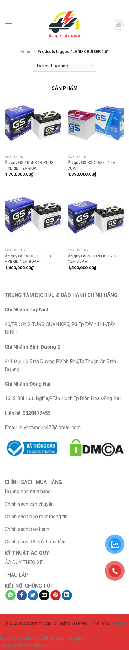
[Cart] (119, 25)
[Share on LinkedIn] (67, 595)
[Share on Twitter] (33, 595)
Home (25, 51)
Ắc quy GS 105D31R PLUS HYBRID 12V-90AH (29, 165)
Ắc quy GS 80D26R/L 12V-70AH (92, 165)
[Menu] (8, 25)
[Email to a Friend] (44, 595)
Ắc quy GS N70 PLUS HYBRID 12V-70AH (94, 258)
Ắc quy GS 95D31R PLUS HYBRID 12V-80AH (28, 258)
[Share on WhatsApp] (10, 595)
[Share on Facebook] (22, 595)
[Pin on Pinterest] (55, 595)
